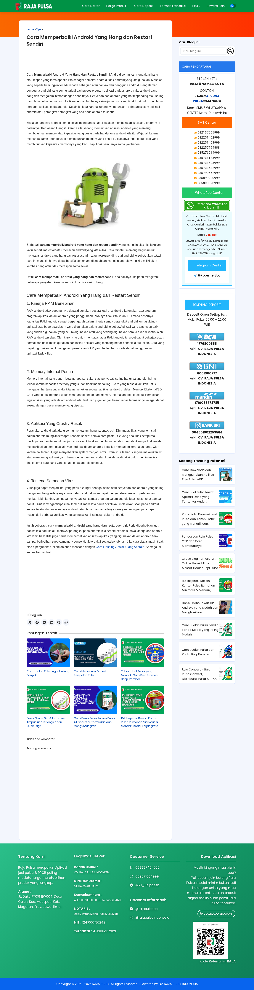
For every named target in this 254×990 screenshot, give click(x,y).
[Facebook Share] (37, 622)
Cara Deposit (144, 6)
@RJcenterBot (208, 275)
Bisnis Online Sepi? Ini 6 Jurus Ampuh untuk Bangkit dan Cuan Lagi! (46, 722)
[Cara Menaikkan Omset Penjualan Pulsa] (95, 652)
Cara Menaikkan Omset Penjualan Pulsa (90, 673)
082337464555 (147, 867)
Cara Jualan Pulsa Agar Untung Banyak (48, 673)
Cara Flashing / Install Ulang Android (120, 547)
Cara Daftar (91, 6)
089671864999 (147, 876)
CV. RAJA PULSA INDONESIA (178, 984)
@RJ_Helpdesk (147, 885)
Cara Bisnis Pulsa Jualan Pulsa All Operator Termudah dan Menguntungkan (94, 722)
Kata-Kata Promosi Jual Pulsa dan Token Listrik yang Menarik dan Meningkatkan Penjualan (200, 519)
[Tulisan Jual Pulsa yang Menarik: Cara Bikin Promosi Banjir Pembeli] (142, 652)
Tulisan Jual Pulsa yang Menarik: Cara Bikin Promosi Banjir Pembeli (139, 675)
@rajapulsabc (146, 909)
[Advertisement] (95, 62)
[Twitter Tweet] (30, 622)
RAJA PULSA (101, 984)
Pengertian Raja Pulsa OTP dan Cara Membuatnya (197, 541)
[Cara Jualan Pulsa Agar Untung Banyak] (48, 652)
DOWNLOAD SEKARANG (217, 914)
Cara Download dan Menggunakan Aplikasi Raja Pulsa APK (198, 475)
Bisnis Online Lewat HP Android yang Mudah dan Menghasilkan (200, 607)
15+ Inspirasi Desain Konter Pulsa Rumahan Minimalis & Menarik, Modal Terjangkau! (139, 722)
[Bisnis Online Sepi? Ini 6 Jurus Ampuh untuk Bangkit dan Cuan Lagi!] (48, 700)
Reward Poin (216, 6)
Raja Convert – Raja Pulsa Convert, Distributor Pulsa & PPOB (200, 674)
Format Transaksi (173, 6)
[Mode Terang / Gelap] (233, 6)
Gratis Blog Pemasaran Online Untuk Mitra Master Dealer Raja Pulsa (200, 563)
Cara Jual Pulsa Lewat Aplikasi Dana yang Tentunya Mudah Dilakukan (198, 497)
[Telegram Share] (44, 622)
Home (30, 29)
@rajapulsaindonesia (152, 917)
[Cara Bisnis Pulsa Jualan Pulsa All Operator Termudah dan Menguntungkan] (95, 700)
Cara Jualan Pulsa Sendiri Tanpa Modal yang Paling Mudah (200, 630)
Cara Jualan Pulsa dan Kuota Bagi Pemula (198, 652)
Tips (38, 29)
